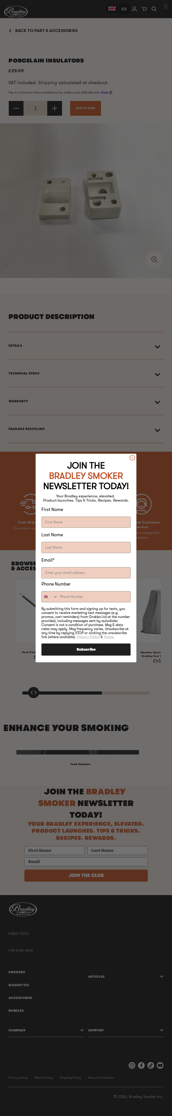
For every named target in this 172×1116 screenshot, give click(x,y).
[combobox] (50, 596)
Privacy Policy (88, 637)
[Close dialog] (132, 457)
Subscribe (86, 650)
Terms (108, 637)
